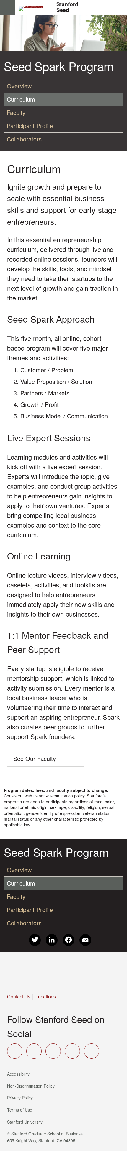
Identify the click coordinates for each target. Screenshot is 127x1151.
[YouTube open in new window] (72, 1051)
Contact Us (18, 996)
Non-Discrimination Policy (32, 1086)
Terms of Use (21, 1110)
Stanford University (26, 1122)
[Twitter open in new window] (14, 1051)
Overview (19, 86)
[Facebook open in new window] (34, 1051)
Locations (45, 996)
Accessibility (20, 1074)
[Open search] (120, 7)
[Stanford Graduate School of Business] (33, 8)
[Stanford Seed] (53, 973)
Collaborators (24, 139)
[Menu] (7, 7)
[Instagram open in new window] (53, 1051)
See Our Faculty (34, 758)
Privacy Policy (21, 1098)
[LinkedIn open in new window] (91, 1051)
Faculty (16, 112)
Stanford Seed (67, 7)
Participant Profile (30, 125)
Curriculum (21, 99)
